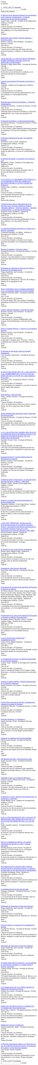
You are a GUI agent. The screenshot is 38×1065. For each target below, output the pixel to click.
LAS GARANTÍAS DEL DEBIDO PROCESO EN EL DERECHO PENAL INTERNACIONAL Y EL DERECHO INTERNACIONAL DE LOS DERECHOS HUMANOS (18, 435)
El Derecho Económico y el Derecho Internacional (18, 121)
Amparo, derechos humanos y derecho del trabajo (17, 310)
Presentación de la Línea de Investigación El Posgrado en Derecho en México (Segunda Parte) (19, 616)
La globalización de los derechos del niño (14, 889)
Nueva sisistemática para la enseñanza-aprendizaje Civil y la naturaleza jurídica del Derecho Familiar (17, 290)
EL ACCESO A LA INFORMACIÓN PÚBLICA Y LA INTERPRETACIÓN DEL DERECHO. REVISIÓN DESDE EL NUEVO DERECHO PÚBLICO (18, 182)
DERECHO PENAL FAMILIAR (12, 1025)
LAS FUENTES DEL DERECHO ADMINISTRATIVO (12, 639)
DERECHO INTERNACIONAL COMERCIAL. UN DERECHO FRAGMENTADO (18, 1007)
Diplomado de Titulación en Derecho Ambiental (17, 946)
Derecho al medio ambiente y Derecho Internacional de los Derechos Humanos (18, 682)
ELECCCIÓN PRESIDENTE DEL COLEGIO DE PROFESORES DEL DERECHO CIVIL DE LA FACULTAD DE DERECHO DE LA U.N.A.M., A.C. (18, 820)
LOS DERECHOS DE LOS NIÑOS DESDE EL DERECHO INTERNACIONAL (17, 988)
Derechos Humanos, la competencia (13, 719)
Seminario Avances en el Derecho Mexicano (15, 778)
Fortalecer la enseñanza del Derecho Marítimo (16, 738)
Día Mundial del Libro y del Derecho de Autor (16, 759)
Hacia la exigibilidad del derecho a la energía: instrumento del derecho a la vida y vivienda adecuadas (16, 844)
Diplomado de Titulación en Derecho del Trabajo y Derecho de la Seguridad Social (18, 269)
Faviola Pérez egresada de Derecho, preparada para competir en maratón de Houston (18, 703)
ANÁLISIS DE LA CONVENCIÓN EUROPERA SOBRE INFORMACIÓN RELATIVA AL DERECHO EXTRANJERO (18, 60)
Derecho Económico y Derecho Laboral (14, 249)
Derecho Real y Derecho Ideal (11, 395)
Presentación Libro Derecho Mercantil (13, 568)
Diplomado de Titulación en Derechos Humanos (17, 906)
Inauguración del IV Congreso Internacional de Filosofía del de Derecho (16, 458)
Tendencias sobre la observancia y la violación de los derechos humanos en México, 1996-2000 (18, 480)
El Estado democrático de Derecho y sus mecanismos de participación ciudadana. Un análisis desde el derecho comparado (18, 964)
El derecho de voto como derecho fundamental (16, 549)
